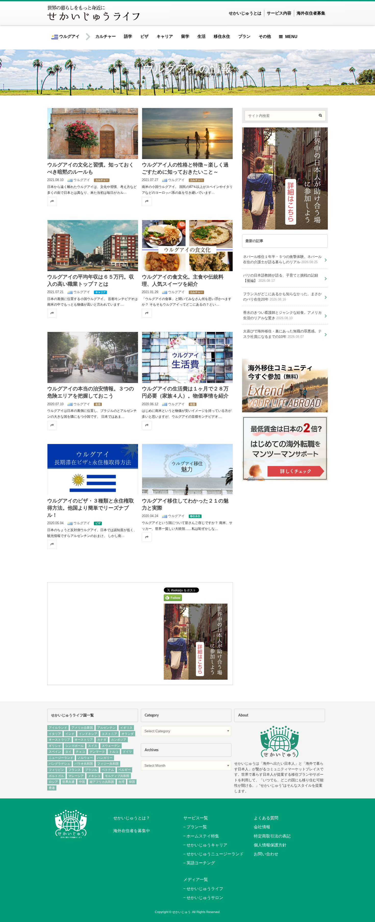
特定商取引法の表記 (272, 836)
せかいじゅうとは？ (131, 818)
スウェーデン (111, 746)
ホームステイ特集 (202, 836)
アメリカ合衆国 (82, 727)
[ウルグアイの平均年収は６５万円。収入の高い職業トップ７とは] (92, 245)
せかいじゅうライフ (204, 889)
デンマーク (97, 751)
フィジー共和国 (108, 763)
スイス (92, 746)
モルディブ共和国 (117, 776)
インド (69, 734)
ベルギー (124, 770)
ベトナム (108, 770)
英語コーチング (200, 863)
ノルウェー (85, 758)
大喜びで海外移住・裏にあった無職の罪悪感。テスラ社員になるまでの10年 (282, 334)
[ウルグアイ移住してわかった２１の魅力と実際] (187, 469)
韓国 (132, 782)
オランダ (127, 734)
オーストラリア (59, 739)
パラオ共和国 (83, 763)
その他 (265, 36)
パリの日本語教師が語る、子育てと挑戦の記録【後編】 (280, 278)
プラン (244, 36)
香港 (52, 788)
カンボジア (118, 739)
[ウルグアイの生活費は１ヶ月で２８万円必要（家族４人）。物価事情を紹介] (187, 357)
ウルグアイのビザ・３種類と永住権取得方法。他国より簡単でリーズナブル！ (90, 508)
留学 (185, 36)
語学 (128, 36)
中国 (82, 782)
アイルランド (58, 727)
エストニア (109, 734)
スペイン (55, 751)
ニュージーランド (61, 758)
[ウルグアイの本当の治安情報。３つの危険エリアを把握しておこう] (92, 357)
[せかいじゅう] (279, 741)
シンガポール (74, 746)
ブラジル (91, 770)
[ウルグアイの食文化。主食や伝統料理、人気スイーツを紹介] (187, 245)
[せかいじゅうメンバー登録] (196, 676)
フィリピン (56, 770)
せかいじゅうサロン (204, 897)
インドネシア (88, 734)
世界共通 (68, 782)
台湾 (121, 782)
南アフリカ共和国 (102, 782)
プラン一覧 (196, 827)
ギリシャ (55, 746)
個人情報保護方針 (270, 845)
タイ (68, 751)
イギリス (126, 727)
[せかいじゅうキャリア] (285, 478)
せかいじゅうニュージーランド (215, 854)
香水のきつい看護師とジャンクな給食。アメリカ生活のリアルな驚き (282, 315)
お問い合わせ (266, 854)
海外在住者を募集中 (131, 831)
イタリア (55, 734)
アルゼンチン (106, 727)
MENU (291, 36)
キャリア (165, 36)
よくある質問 (266, 818)
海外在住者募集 (311, 13)
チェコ (80, 751)
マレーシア (76, 776)
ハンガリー (104, 758)
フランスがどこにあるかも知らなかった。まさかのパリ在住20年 (282, 297)
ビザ (144, 36)
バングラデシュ (59, 763)
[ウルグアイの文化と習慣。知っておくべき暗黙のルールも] (92, 133)
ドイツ (127, 751)
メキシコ (94, 776)
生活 (201, 36)
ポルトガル (56, 776)
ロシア (53, 782)
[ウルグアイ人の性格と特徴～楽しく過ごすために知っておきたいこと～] (187, 133)
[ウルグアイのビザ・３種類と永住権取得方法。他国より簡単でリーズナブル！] (92, 469)
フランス (74, 770)
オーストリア (83, 739)
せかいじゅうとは (245, 13)
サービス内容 (279, 13)
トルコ (113, 751)
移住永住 (222, 36)
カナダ (101, 739)
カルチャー (105, 36)
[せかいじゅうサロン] (285, 410)
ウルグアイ (69, 36)
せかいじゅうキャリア (206, 845)
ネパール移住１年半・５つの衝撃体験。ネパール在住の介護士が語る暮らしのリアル (282, 259)
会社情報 (262, 827)
